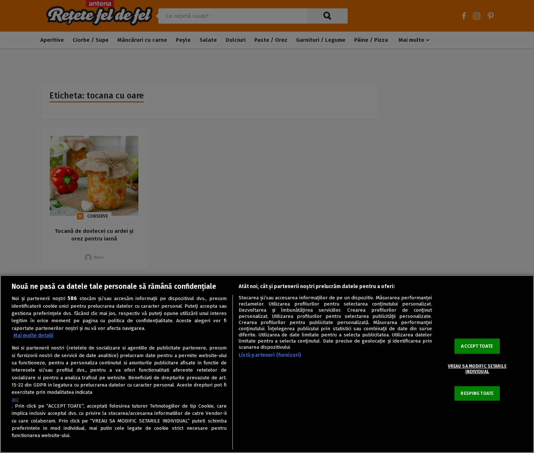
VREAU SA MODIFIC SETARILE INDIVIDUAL (477, 369)
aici (15, 399)
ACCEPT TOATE (477, 346)
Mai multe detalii (33, 335)
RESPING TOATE (477, 393)
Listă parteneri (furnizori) (270, 355)
